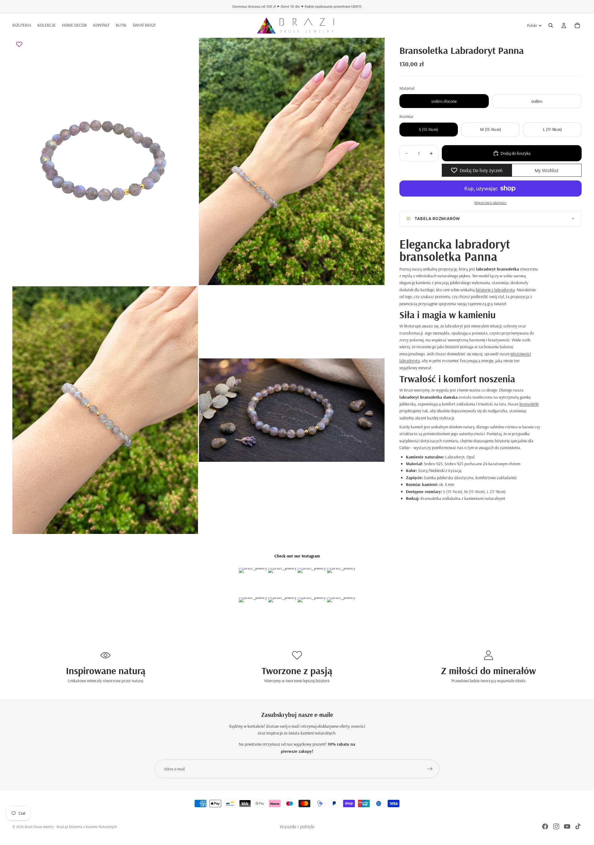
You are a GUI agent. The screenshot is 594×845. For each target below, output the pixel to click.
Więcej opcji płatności (490, 202)
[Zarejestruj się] (430, 768)
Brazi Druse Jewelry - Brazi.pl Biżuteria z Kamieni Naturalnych (71, 826)
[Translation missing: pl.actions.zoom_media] (105, 161)
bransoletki (529, 404)
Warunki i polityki (297, 826)
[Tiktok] (578, 826)
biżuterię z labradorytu (495, 289)
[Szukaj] (550, 25)
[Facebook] (545, 826)
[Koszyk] (577, 25)
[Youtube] (567, 826)
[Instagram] (556, 826)
